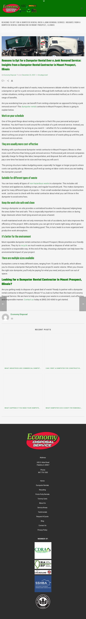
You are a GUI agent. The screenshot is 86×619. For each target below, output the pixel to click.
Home (2, 30)
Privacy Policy (42, 530)
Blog (7, 30)
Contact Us (42, 525)
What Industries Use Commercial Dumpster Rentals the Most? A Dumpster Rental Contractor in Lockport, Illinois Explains (23, 368)
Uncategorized (43, 75)
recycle (24, 245)
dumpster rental (29, 106)
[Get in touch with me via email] (12, 319)
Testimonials (42, 512)
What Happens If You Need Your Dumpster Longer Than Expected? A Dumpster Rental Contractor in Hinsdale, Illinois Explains (23, 408)
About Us (42, 503)
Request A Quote (42, 516)
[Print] (13, 80)
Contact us (29, 299)
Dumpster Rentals (42, 485)
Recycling (42, 490)
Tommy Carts (42, 499)
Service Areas (42, 507)
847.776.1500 (43, 472)
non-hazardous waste (39, 183)
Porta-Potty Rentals (42, 494)
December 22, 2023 (28, 75)
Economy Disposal (10, 75)
